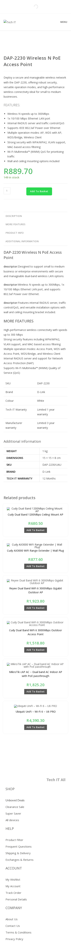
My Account (12, 886)
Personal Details (16, 899)
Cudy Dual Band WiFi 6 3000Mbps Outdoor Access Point (35, 632)
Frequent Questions (18, 846)
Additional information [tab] (22, 241)
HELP (9, 828)
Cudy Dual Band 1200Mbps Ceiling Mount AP (35, 514)
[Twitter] (38, 768)
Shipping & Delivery (18, 853)
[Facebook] (27, 768)
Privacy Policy (14, 939)
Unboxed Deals (15, 800)
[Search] (32, 6)
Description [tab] (13, 216)
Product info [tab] (14, 232)
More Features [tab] (15, 224)
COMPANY (13, 908)
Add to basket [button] (36, 530)
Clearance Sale (14, 807)
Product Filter (14, 840)
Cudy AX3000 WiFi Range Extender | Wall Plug (35, 550)
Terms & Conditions (18, 932)
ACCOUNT (13, 868)
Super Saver (13, 813)
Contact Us (12, 926)
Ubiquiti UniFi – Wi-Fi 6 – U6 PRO (36, 711)
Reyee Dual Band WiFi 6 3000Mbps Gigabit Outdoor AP (35, 590)
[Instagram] (61, 768)
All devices (12, 820)
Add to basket (39, 191)
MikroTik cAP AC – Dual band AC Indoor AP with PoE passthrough (35, 674)
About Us (11, 919)
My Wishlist (12, 879)
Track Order (13, 893)
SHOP (10, 789)
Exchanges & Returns (19, 860)
